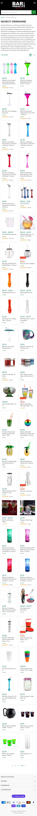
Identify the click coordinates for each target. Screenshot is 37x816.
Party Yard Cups (24, 203)
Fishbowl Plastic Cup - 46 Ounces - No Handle (27, 235)
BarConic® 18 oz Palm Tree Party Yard (8, 347)
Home (2, 17)
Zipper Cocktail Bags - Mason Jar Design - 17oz (26, 405)
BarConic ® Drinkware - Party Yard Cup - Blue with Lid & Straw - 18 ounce (27, 143)
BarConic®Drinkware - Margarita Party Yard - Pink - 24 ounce (27, 112)
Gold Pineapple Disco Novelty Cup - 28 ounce (26, 462)
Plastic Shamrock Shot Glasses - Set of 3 (8, 754)
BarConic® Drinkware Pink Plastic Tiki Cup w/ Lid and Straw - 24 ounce (27, 549)
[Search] (33, 12)
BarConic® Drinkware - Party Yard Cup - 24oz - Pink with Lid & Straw (26, 174)
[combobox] (16, 12)
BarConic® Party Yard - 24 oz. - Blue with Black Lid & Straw (9, 698)
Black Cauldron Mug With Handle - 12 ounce (9, 726)
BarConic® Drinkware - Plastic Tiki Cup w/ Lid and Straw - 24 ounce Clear (9, 609)
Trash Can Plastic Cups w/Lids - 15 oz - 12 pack (26, 669)
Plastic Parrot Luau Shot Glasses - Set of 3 (26, 726)
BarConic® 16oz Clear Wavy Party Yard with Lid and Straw (9, 205)
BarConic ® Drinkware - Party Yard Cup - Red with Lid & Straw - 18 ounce (9, 174)
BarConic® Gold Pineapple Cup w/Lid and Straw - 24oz (9, 463)
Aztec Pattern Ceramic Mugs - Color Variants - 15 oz (27, 376)
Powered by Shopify (18, 813)
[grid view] (30, 55)
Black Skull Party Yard (26, 292)
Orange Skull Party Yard (8, 292)
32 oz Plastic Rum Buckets (9, 234)
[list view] (34, 55)
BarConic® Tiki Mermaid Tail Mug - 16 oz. (26, 347)
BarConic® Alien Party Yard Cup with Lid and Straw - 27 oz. (8, 639)
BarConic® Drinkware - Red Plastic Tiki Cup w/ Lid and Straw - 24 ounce (9, 579)
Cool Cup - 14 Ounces (26, 491)
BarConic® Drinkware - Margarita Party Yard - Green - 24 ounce (26, 82)
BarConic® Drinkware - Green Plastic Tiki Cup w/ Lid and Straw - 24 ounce (9, 549)
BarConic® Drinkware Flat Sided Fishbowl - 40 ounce (9, 264)
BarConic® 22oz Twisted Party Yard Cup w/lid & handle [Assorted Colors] (8, 82)
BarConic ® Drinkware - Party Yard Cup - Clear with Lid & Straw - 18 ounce (9, 143)
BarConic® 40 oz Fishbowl (27, 263)
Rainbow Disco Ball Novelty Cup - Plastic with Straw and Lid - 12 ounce (27, 433)
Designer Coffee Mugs (26, 520)
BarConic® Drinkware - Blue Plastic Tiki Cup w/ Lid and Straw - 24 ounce (27, 579)
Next (22, 765)
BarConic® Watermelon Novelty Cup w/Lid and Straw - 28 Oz (8, 433)
